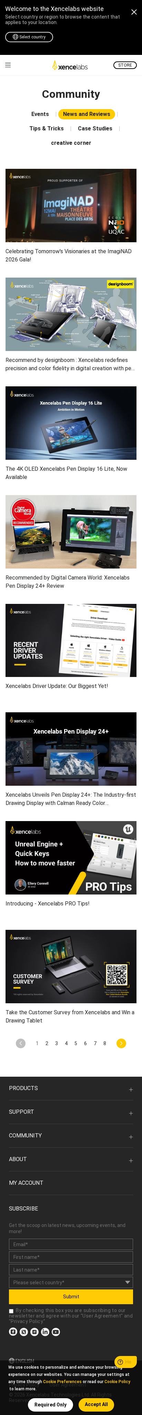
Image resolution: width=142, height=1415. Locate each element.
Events (40, 114)
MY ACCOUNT (26, 1183)
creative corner (71, 143)
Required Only (50, 1404)
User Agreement (101, 1316)
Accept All (96, 1404)
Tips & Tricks (46, 128)
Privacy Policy (27, 1321)
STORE (125, 65)
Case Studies (95, 128)
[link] (8, 65)
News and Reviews (86, 114)
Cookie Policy (117, 1381)
